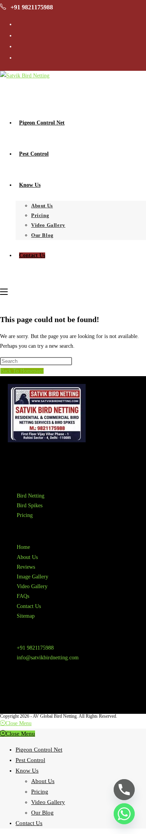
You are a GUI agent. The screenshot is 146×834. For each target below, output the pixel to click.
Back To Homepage (22, 371)
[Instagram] (38, 693)
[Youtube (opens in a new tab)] (18, 57)
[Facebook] (17, 693)
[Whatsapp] (124, 813)
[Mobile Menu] (4, 292)
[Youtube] (59, 693)
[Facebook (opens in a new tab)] (18, 35)
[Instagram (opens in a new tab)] (18, 46)
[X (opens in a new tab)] (18, 24)
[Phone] (124, 789)
